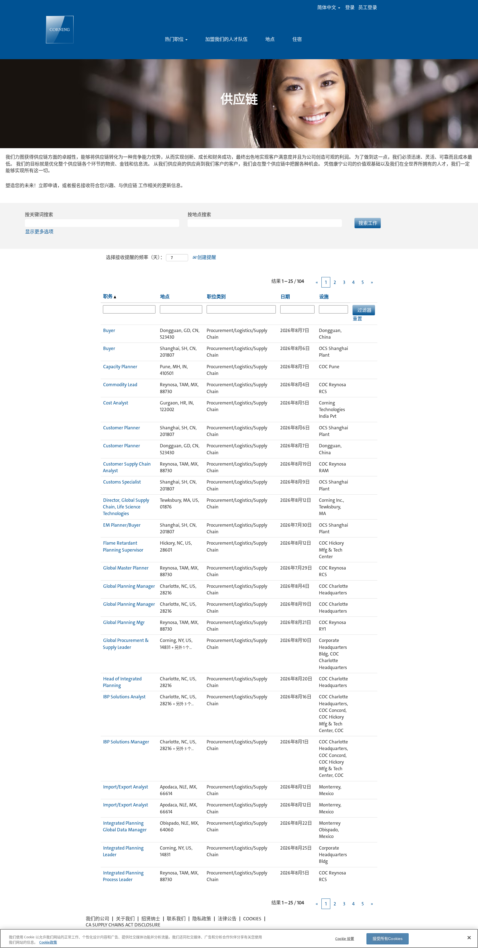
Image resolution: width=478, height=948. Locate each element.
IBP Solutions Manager (126, 742)
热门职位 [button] (175, 39)
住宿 (297, 39)
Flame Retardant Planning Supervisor (123, 546)
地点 (270, 39)
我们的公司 (97, 919)
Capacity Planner (120, 367)
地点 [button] (165, 297)
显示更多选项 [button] (39, 232)
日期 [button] (285, 297)
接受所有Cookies (388, 938)
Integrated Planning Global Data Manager (125, 826)
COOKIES (252, 919)
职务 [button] (108, 296)
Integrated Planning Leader (123, 851)
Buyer (109, 330)
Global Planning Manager (129, 586)
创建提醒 (206, 257)
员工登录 (367, 7)
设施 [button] (324, 297)
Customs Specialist (122, 482)
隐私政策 (201, 919)
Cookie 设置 (344, 938)
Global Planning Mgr (124, 622)
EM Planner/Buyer (122, 525)
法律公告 (227, 919)
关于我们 (125, 919)
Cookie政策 (48, 942)
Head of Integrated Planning (122, 682)
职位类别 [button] (216, 297)
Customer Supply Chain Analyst (127, 467)
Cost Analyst (115, 403)
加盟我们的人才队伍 (226, 39)
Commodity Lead (120, 385)
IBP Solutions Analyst (124, 697)
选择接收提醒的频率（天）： (135, 257)
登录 (350, 7)
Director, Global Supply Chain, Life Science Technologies (126, 507)
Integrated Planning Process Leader (123, 876)
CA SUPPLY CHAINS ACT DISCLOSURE (123, 925)
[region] (239, 938)
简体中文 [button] (327, 7)
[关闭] (469, 938)
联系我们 (176, 919)
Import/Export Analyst (125, 787)
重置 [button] (357, 319)
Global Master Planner (126, 568)
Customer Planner (121, 428)
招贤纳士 (150, 919)
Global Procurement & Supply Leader (126, 643)
